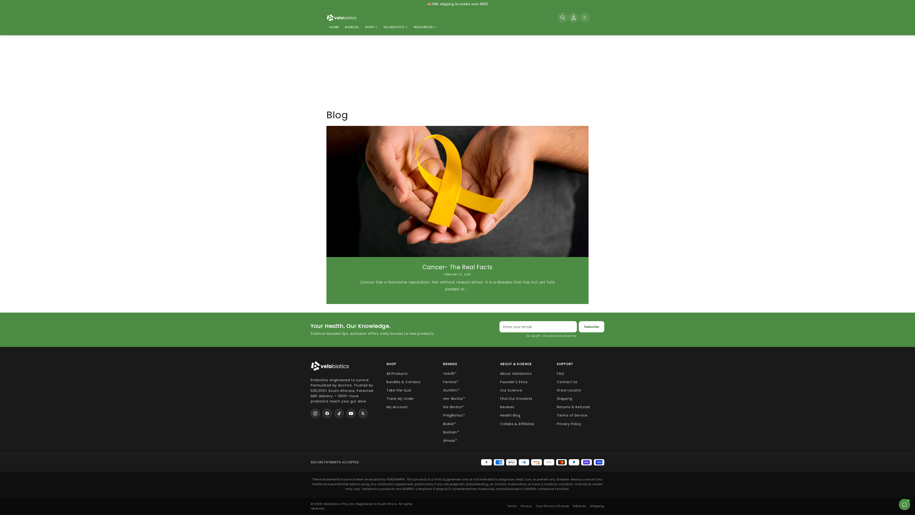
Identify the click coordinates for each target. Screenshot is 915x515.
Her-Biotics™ (454, 398)
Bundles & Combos (403, 382)
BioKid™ (449, 424)
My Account (397, 407)
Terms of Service (572, 415)
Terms (512, 506)
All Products (396, 373)
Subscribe (591, 327)
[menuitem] (371, 27)
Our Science (511, 390)
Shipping (564, 398)
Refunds (579, 506)
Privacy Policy (569, 424)
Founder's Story (514, 382)
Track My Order (400, 398)
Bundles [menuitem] (352, 27)
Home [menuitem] (334, 27)
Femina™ (451, 382)
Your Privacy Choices (552, 506)
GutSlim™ (451, 390)
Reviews (507, 407)
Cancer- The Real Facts (457, 267)
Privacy (526, 506)
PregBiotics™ (454, 415)
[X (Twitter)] (362, 413)
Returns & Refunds (573, 407)
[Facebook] (327, 413)
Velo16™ (450, 373)
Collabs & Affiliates (517, 424)
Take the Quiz (399, 390)
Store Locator (569, 390)
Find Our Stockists (516, 398)
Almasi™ (450, 440)
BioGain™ (451, 432)
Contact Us (567, 382)
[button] (563, 18)
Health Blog (510, 415)
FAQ (560, 373)
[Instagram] (315, 413)
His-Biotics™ (453, 407)
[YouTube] (351, 413)
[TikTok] (339, 413)
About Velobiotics (516, 373)
